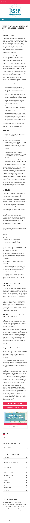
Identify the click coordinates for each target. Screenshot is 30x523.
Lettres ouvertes (8, 475)
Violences (6, 490)
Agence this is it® (11, 520)
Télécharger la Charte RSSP (16, 403)
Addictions (6, 457)
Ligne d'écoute (7, 477)
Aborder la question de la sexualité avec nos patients (16, 508)
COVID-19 (6, 460)
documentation (8, 465)
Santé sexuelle (7, 488)
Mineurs (6, 480)
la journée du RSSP (8, 472)
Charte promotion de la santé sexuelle (13, 511)
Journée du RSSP (8, 470)
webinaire (6, 493)
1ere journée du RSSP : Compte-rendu (13, 502)
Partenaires (7, 482)
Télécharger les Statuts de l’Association (15, 407)
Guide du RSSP (7, 467)
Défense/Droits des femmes (11, 462)
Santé (5, 485)
